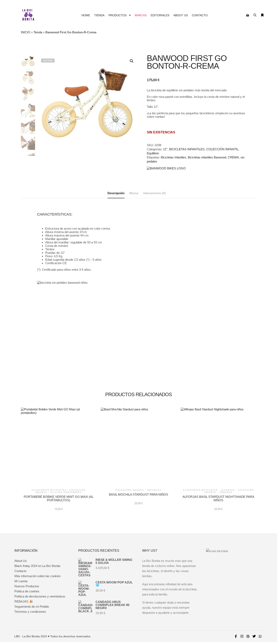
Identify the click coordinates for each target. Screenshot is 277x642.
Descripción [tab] (116, 193)
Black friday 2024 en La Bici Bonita (37, 566)
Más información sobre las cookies (37, 576)
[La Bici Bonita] (28, 15)
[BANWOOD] (166, 168)
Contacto (20, 571)
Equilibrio (153, 153)
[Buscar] (255, 15)
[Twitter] (254, 636)
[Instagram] (242, 636)
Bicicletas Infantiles (173, 157)
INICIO (25, 32)
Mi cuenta (20, 581)
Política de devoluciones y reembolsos (39, 596)
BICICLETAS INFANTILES (187, 149)
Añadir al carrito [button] (58, 448)
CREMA (233, 157)
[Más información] (262, 15)
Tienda (37, 32)
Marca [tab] (133, 193)
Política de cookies (26, 591)
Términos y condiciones (30, 611)
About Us (20, 560)
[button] (131, 61)
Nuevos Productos (26, 586)
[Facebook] (235, 636)
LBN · (17, 636)
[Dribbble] (248, 636)
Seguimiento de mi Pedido (31, 606)
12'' (165, 149)
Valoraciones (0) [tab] (154, 193)
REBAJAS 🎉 (23, 601)
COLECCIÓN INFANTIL (222, 149)
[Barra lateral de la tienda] (247, 15)
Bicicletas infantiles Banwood (207, 157)
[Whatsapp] (260, 636)
